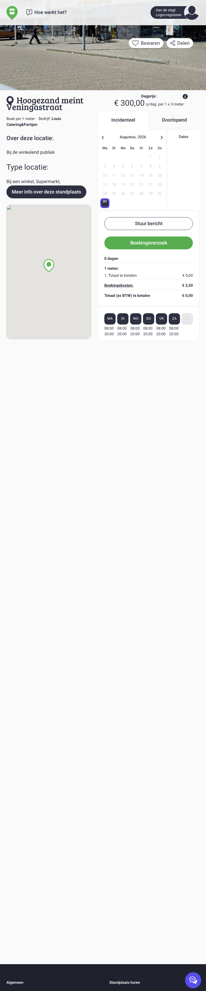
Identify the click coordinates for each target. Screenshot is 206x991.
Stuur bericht (149, 223)
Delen (183, 43)
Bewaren (150, 43)
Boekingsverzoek (148, 243)
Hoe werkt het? (50, 12)
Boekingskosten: (118, 285)
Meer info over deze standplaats (46, 192)
